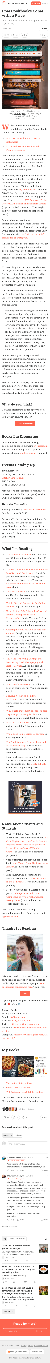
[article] (25, 1253)
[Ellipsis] (47, 1158)
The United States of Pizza (19, 1083)
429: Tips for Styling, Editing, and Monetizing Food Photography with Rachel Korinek (24, 662)
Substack (13, 1358)
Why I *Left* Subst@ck (18, 684)
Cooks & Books (38, 763)
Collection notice (41, 1345)
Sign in (45, 3)
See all (7, 1311)
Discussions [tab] (20, 1239)
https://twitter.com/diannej (25, 1024)
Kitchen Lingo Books (13, 477)
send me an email (29, 452)
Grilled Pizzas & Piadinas (18, 1087)
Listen (44, 29)
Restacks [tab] (17, 1135)
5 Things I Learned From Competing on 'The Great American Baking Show (24, 897)
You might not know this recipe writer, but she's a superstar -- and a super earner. (18, 1253)
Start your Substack (18, 1352)
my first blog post (28, 189)
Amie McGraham (14, 1157)
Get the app (37, 1352)
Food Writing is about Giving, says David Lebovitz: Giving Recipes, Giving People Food (17, 1290)
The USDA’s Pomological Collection (25, 733)
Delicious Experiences (34, 509)
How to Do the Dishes (17, 722)
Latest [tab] (11, 1239)
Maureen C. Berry (14, 1176)
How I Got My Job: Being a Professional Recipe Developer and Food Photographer (26, 615)
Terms (30, 1345)
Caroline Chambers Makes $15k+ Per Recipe (16, 1247)
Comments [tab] (7, 1135)
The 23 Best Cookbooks (18, 554)
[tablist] (12, 1135)
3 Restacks (30, 1109)
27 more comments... (10, 1226)
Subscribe (36, 3)
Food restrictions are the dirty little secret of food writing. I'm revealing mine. (18, 1269)
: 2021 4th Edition (34, 1091)
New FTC (24, 200)
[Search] (45, 1238)
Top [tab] (4, 1239)
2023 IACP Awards (15, 591)
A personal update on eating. (14, 1275)
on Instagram (19, 113)
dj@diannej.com (10, 916)
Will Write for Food (15, 1091)
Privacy (23, 1345)
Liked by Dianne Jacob (17, 1160)
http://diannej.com (21, 1020)
